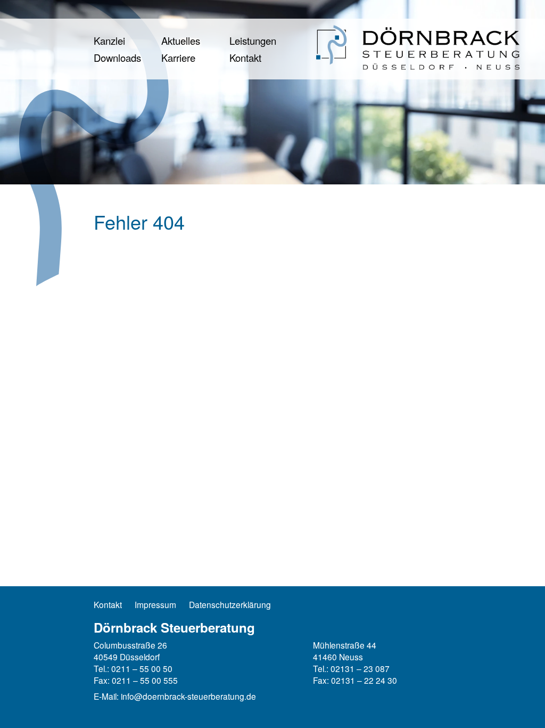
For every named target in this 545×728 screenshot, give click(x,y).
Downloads (117, 57)
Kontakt (245, 57)
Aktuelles (180, 40)
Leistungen (252, 40)
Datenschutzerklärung (230, 604)
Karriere (178, 57)
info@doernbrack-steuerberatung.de (188, 696)
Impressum (155, 604)
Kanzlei (109, 40)
